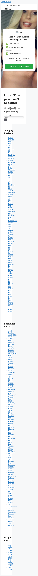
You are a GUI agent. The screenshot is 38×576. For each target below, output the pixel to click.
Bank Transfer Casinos (11, 348)
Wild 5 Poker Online (10, 308)
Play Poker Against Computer (11, 189)
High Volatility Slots (11, 410)
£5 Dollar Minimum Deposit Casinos (11, 170)
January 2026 (10, 557)
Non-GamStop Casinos (11, 465)
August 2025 (10, 564)
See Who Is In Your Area (19, 66)
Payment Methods (11, 473)
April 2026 (10, 553)
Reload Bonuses (11, 481)
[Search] (5, 119)
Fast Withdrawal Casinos (12, 395)
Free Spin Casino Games (10, 301)
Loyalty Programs (11, 451)
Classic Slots (10, 379)
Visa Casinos (11, 524)
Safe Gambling (11, 486)
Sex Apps (10, 494)
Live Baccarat (11, 434)
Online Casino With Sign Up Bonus (10, 199)
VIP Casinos (11, 516)
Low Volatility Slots (11, 446)
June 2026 (10, 549)
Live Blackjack (11, 437)
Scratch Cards (10, 490)
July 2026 (10, 546)
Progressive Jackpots (12, 477)
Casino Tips (10, 375)
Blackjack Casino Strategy (11, 156)
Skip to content (6, 2)
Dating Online (10, 386)
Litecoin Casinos (11, 430)
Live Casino (10, 441)
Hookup (11, 414)
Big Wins (10, 356)
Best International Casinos (12, 221)
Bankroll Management (12, 352)
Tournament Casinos (12, 513)
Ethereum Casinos (11, 390)
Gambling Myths (11, 403)
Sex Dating (10, 498)
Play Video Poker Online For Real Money (10, 277)
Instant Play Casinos (11, 425)
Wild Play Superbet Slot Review (11, 149)
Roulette (11, 484)
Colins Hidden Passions (12, 5)
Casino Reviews (11, 368)
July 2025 (10, 568)
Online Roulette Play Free (11, 140)
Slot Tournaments (12, 505)
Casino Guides (10, 360)
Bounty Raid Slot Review (10, 248)
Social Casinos (11, 509)
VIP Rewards (11, 520)
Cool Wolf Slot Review (10, 227)
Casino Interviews (11, 364)
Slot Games (10, 501)
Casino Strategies (11, 371)
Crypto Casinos (11, 383)
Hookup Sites (11, 417)
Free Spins (10, 400)
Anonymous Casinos (12, 335)
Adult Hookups (11, 332)
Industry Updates (11, 420)
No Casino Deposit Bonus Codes (10, 256)
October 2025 (11, 561)
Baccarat (11, 344)
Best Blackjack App (11, 215)
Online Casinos (11, 469)
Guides (10, 406)
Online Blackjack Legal (11, 162)
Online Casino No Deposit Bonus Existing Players (11, 237)
